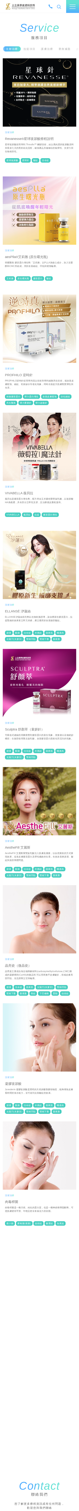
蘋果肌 (49, 633)
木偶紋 (38, 633)
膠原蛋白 (38, 278)
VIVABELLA (12, 514)
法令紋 (45, 160)
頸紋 (33, 993)
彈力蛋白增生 (31, 396)
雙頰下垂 (44, 639)
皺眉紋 (49, 1223)
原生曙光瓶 (23, 278)
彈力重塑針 (26, 403)
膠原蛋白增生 (50, 514)
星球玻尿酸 (12, 160)
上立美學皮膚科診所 (20, 6)
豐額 (55, 993)
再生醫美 (11, 403)
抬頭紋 (65, 993)
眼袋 (17, 633)
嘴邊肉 (60, 633)
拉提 (37, 514)
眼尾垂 (56, 639)
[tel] (51, 6)
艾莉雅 (9, 278)
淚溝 (8, 633)
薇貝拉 (27, 514)
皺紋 (35, 160)
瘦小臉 (9, 1223)
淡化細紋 (65, 396)
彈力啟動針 (41, 403)
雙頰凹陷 (31, 639)
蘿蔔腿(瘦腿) (24, 1223)
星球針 (25, 160)
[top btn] (72, 1497)
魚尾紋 (60, 1223)
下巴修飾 (44, 993)
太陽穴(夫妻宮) (14, 639)
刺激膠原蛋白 (13, 396)
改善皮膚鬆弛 (50, 396)
